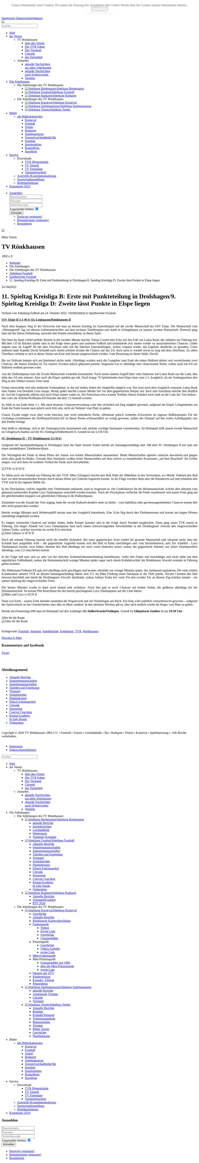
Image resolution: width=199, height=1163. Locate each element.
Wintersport (40, 833)
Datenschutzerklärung (29, 18)
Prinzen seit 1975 (43, 973)
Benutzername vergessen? (33, 220)
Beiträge (38, 1011)
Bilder (13, 113)
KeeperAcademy (19, 717)
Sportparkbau (33, 144)
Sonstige (30, 141)
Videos (44, 927)
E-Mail (17, 638)
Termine (30, 78)
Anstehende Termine (45, 994)
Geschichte (39, 913)
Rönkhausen (90, 631)
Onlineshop (16, 722)
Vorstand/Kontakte (44, 899)
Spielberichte (50, 631)
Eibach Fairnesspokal (22, 701)
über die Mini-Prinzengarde (57, 966)
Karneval (30, 120)
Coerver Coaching (20, 712)
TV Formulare (34, 169)
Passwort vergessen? (29, 216)
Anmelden (15, 193)
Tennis (29, 127)
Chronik (30, 53)
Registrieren (24, 223)
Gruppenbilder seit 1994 (55, 962)
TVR (78, 631)
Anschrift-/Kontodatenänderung (36, 176)
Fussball (30, 123)
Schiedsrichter (18, 694)
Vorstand (14, 691)
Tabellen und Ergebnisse (24, 687)
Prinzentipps (40, 983)
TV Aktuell (32, 165)
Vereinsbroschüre (35, 172)
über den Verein (34, 43)
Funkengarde (41, 924)
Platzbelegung (18, 698)
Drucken (7, 638)
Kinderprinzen (41, 976)
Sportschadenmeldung (30, 179)
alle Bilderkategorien (30, 116)
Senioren (35, 631)
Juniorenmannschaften (23, 684)
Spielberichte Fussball (22, 276)
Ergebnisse (66, 631)
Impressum (8, 18)
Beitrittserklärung (27, 183)
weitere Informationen (99, 12)
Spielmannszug (34, 134)
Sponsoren (15, 708)
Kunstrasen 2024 (19, 186)
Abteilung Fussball (20, 273)
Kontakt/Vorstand (43, 1015)
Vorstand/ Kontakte (44, 837)
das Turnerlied (33, 57)
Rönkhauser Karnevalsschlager (52, 920)
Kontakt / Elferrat (43, 980)
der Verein (15, 36)
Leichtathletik (41, 830)
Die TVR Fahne (35, 46)
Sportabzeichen (42, 826)
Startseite (14, 262)
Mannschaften (41, 1022)
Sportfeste (31, 151)
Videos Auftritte (50, 948)
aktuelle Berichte (43, 823)
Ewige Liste (47, 931)
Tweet (5, 652)
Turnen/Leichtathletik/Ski (40, 137)
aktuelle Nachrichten (38, 65)
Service (13, 155)
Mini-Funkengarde (44, 955)
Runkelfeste (32, 148)
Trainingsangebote (44, 1018)
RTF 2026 (39, 903)
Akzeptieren (99, 9)
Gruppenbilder (49, 938)
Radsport (30, 130)
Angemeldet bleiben (21, 209)
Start (12, 32)
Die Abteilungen (19, 81)
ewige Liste (47, 952)
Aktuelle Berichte (20, 677)
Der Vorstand (33, 50)
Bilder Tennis (41, 1029)
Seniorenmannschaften (23, 680)
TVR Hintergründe (36, 162)
